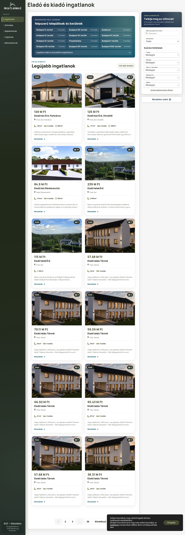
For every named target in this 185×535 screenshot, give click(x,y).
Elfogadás (171, 523)
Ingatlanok (9, 19)
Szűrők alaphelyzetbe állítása (161, 90)
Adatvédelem (16, 523)
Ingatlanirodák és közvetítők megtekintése (54, 52)
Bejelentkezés (11, 31)
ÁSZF (6, 523)
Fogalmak (9, 37)
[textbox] (150, 55)
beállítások (114, 525)
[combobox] (161, 55)
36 (88, 521)
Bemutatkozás (11, 43)
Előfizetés (9, 25)
